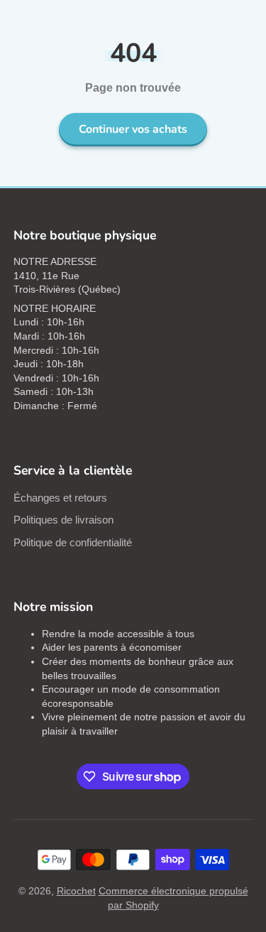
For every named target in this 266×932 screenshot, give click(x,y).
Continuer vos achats (133, 129)
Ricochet (76, 890)
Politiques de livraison (63, 520)
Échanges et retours (60, 498)
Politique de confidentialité (72, 542)
